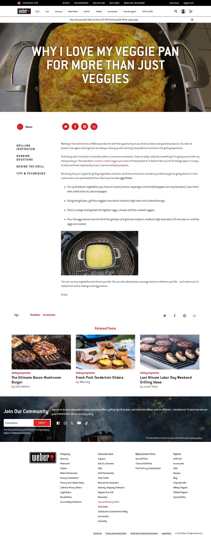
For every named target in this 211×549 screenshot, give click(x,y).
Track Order (103, 506)
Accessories (178, 463)
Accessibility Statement (70, 502)
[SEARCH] (176, 11)
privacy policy (196, 438)
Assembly (102, 521)
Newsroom (65, 463)
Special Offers (179, 497)
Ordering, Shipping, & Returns (111, 487)
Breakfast (35, 315)
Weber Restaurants (68, 473)
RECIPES (66, 3)
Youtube (79, 423)
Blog (175, 478)
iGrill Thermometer (106, 473)
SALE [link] (38, 11)
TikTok (86, 423)
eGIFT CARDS (114, 3)
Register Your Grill (105, 492)
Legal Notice (65, 492)
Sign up (41, 422)
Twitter (71, 423)
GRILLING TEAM (99, 3)
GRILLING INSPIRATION (26, 147)
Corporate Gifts (179, 482)
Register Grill (189, 3)
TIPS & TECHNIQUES (31, 173)
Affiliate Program (180, 492)
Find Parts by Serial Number (148, 468)
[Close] (192, 19)
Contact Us (97, 533)
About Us (64, 458)
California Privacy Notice (71, 487)
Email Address (11, 423)
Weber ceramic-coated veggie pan (104, 161)
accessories (49, 315)
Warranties (103, 497)
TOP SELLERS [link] (147, 11)
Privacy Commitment (69, 478)
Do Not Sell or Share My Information (144, 533)
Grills (175, 468)
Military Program (180, 487)
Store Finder (174, 3)
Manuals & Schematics (108, 482)
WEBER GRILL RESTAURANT (134, 3)
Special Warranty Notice (108, 502)
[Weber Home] (24, 11)
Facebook (58, 423)
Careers (63, 468)
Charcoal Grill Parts (144, 463)
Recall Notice (66, 497)
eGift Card (177, 458)
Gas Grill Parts (142, 458)
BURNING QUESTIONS (25, 157)
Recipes (177, 473)
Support (101, 458)
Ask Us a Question (106, 463)
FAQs (100, 468)
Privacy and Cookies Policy (72, 482)
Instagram (65, 423)
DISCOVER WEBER (81, 3)
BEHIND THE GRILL (30, 166)
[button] (50, 11)
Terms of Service (18, 433)
